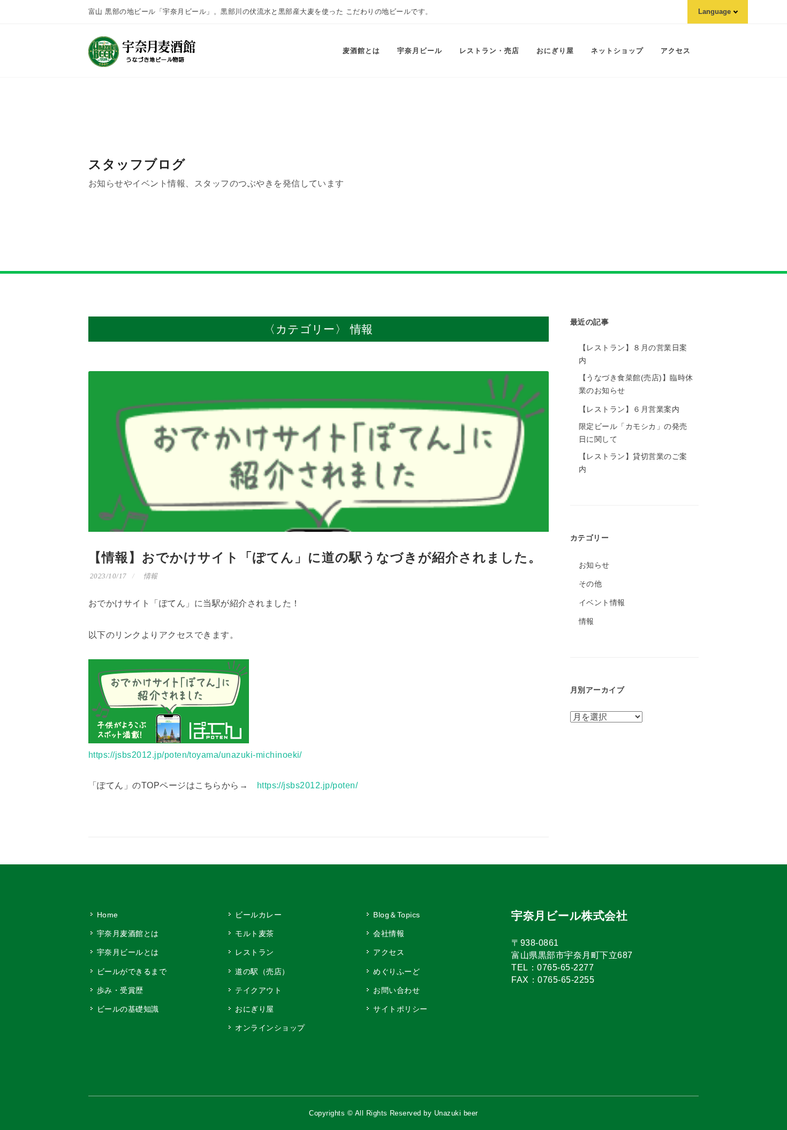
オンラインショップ (270, 1027)
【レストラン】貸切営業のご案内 (633, 462)
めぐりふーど (396, 971)
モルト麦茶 (254, 933)
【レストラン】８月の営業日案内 (633, 354)
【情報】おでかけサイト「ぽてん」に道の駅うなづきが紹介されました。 (315, 557)
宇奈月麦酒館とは (128, 933)
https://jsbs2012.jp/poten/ (307, 785)
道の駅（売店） (262, 971)
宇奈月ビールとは (128, 952)
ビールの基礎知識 (128, 1009)
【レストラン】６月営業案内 (629, 409)
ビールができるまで (132, 971)
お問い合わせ (396, 990)
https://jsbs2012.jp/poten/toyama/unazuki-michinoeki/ (195, 754)
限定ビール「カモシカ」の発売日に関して (633, 432)
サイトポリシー (400, 1009)
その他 (590, 583)
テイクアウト (258, 990)
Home (107, 914)
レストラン (254, 952)
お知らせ (594, 565)
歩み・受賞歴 (120, 990)
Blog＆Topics (396, 914)
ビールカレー (258, 914)
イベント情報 (602, 602)
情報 (150, 576)
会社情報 (388, 933)
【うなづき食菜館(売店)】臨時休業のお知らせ (636, 384)
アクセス (388, 952)
